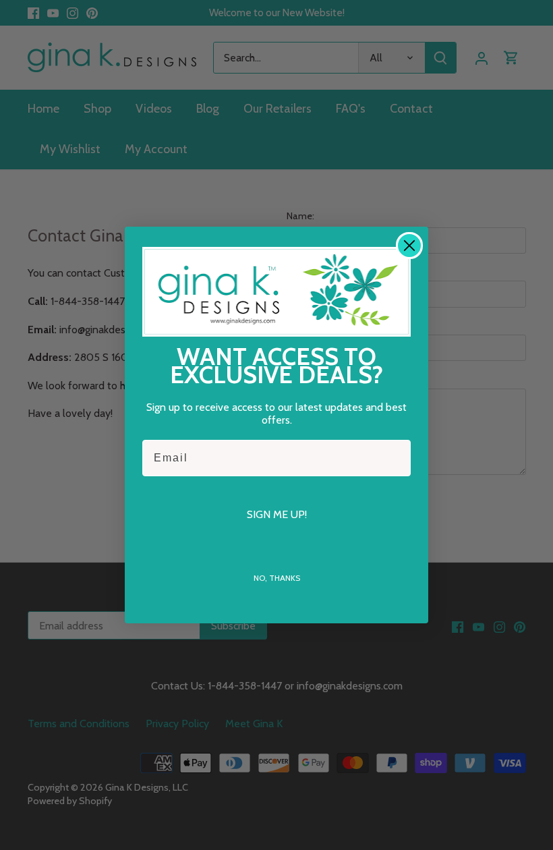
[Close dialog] (409, 245)
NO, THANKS (277, 578)
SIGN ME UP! (277, 514)
